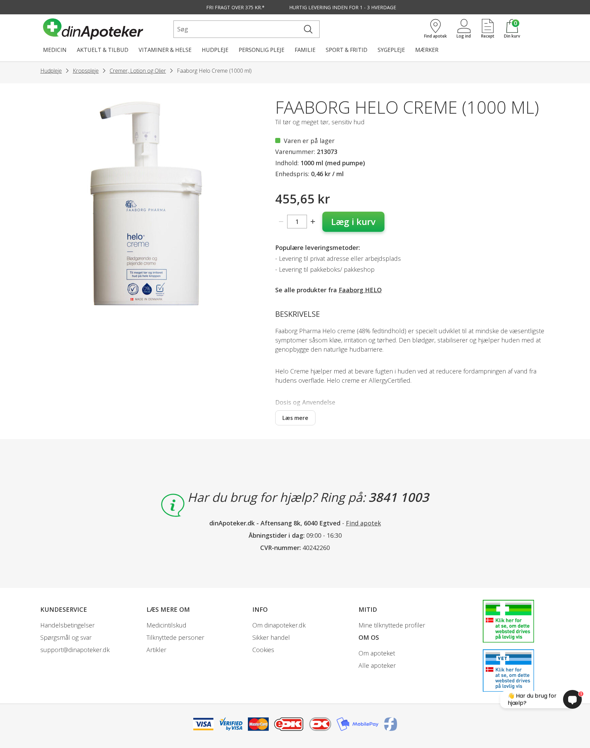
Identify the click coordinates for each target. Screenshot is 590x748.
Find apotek (363, 523)
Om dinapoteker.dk (279, 625)
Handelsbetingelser (67, 625)
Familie (305, 50)
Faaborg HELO (360, 290)
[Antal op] (313, 221)
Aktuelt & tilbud (102, 50)
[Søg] (308, 29)
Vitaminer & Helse (165, 50)
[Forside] (107, 29)
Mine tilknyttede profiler (392, 625)
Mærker (426, 50)
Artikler (156, 650)
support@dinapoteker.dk (75, 650)
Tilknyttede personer (175, 637)
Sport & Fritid (346, 50)
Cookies (263, 650)
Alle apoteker (377, 665)
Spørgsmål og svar (66, 637)
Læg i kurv (353, 221)
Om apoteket (377, 653)
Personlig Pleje (261, 50)
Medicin (55, 50)
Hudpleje (215, 50)
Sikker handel (271, 637)
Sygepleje (391, 50)
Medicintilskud (166, 625)
